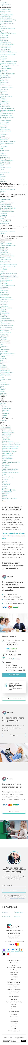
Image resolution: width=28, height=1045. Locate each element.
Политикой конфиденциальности (17, 898)
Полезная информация (14, 1030)
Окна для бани (6, 434)
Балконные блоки (14, 994)
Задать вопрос (8, 941)
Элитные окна (6, 439)
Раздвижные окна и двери (10, 469)
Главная (4, 500)
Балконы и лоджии (14, 996)
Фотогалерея (6, 484)
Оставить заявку (5, 429)
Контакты (5, 417)
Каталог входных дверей (9, 451)
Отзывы (4, 415)
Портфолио (5, 413)
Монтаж (4, 481)
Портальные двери (7, 455)
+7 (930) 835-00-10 (12, 651)
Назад (2, 241)
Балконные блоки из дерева (10, 443)
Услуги (4, 474)
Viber (7, 648)
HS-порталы (5, 464)
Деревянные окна (7, 431)
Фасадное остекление (8, 471)
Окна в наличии (14, 974)
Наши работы (18, 912)
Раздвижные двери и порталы (11, 462)
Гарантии (5, 488)
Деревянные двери (8, 450)
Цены (4, 412)
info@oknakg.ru (4, 223)
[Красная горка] (14, 926)
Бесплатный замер (7, 478)
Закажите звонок (7, 6)
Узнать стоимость (6, 240)
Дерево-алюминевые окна (10, 448)
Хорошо (23, 1040)
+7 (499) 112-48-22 (14, 933)
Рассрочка (5, 493)
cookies (10, 1040)
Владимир (3, 403)
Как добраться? (14, 675)
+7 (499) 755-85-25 (5, 4)
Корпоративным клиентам (9, 498)
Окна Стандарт (6, 436)
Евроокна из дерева (8, 432)
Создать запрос (14, 811)
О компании (5, 406)
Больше (4, 486)
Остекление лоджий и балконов (11, 444)
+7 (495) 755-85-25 (12, 645)
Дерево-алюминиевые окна (10, 446)
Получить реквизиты (14, 698)
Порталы (4, 460)
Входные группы (7, 457)
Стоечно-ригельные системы (10, 472)
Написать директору (19, 941)
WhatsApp (14, 648)
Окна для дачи (14, 972)
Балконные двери (7, 453)
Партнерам (5, 410)
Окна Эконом (6, 438)
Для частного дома (7, 458)
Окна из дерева (14, 962)
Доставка (5, 479)
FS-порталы (5, 467)
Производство (6, 408)
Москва (2, 405)
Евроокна (14, 965)
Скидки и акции (14, 1021)
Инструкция (14, 735)
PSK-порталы (6, 465)
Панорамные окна (7, 441)
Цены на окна (14, 979)
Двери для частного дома (14, 989)
